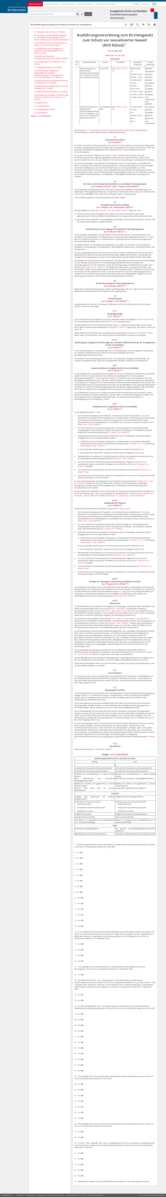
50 (75, 1153)
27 (75, 1014)
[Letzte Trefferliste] (82, 14)
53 (75, 1170)
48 (75, 1137)
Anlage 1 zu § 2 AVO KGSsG (41, 116)
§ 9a (80, 329)
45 (75, 1118)
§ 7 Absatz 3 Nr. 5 (135, 444)
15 (75, 926)
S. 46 (122, 55)
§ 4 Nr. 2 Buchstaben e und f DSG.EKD (119, 611)
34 (75, 1053)
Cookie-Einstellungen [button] (95, 1195)
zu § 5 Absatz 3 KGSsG (101, 186)
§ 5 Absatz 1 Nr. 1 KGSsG (94, 267)
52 (75, 1164)
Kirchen (8, 1195)
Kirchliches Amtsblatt (84, 4)
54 (75, 1176)
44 (75, 1112)
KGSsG (121, 163)
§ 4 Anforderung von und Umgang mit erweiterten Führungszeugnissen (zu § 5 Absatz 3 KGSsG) (49, 50)
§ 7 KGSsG (144, 319)
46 (75, 1124)
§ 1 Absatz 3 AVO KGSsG (126, 186)
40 (75, 1090)
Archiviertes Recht (51, 4)
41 (75, 1095)
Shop (137, 4)
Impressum (40, 1195)
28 (75, 1019)
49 (75, 1143)
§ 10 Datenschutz (40, 103)
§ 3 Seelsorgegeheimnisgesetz (104, 378)
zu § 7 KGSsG (113, 316)
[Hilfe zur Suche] (77, 14)
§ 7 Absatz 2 (121, 509)
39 (75, 1084)
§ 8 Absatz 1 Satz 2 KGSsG (123, 458)
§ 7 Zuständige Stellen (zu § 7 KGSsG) (48, 67)
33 (75, 1048)
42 (75, 1101)
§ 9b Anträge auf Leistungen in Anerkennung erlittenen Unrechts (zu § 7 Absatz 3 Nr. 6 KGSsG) (51, 97)
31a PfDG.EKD (93, 496)
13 (75, 915)
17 (75, 944)
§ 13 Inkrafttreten (40, 113)
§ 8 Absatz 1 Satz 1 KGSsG (93, 446)
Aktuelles (145, 4)
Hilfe (82, 1195)
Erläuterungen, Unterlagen (105, 4)
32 (75, 1042)
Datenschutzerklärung (55, 1195)
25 (75, 1000)
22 (75, 975)
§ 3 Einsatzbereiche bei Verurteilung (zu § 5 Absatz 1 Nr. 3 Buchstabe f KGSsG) (50, 44)
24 (75, 995)
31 (75, 1036)
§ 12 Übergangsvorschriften (44, 109)
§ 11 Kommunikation (42, 106)
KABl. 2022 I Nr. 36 (119, 68)
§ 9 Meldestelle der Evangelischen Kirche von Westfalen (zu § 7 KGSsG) (51, 87)
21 (75, 967)
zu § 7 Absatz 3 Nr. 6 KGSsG (114, 584)
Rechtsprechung (67, 4)
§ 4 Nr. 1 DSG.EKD (117, 608)
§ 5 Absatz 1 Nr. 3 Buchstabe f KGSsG (113, 210)
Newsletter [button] (30, 1195)
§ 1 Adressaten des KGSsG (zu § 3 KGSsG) (49, 32)
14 (75, 920)
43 (75, 1107)
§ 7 (95, 412)
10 (75, 898)
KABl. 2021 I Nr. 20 (113, 55)
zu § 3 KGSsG (114, 142)
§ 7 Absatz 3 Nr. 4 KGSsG (118, 432)
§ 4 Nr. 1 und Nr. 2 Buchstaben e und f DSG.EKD (129, 619)
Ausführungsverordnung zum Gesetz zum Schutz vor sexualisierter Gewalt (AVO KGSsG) (69, 24)
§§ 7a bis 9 (113, 321)
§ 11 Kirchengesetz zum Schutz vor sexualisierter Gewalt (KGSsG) (110, 130)
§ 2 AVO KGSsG (120, 754)
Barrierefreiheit (72, 1195)
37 (75, 1071)
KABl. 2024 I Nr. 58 (119, 107)
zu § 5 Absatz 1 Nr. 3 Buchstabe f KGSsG (114, 207)
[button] (154, 4)
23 (75, 980)
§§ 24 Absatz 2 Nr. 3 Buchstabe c (117, 496)
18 (75, 950)
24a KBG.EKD (138, 496)
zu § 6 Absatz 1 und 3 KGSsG (114, 301)
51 (75, 1159)
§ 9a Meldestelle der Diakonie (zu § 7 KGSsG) (51, 92)
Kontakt (20, 1195)
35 (75, 1059)
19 (75, 955)
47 (75, 1132)
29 (75, 1025)
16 (75, 932)
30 (75, 1031)
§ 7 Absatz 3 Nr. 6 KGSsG (123, 596)
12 (75, 909)
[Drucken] (154, 24)
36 (75, 1065)
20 (75, 961)
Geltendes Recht (35, 4)
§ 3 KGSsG (121, 145)
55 (75, 1181)
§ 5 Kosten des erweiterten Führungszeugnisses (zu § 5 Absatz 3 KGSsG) (51, 57)
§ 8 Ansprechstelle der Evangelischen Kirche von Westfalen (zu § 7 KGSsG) (51, 82)
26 (75, 1006)
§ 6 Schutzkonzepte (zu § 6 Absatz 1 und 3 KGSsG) (50, 63)
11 (75, 903)
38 (75, 1076)
